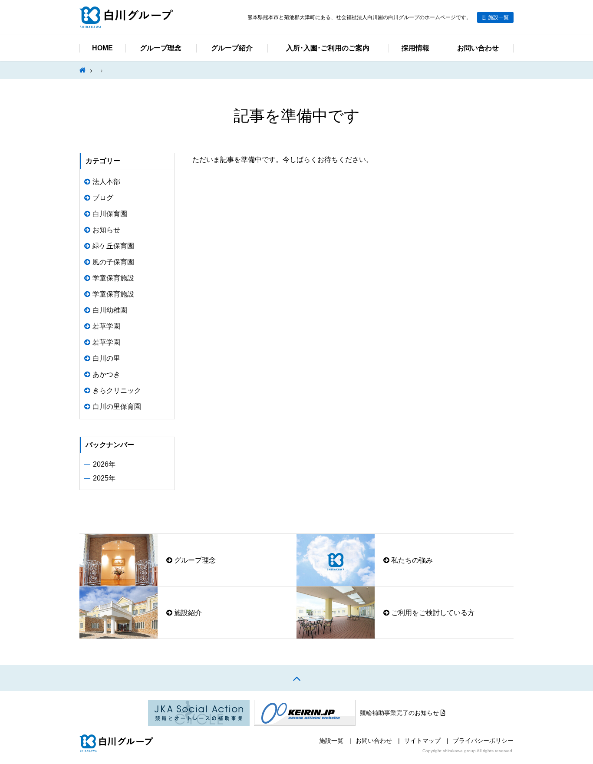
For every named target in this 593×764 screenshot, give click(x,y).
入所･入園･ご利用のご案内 (327, 48)
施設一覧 (498, 17)
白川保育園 (109, 213)
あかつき (106, 374)
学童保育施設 (113, 278)
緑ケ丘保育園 (113, 246)
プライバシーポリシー (483, 740)
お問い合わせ (478, 48)
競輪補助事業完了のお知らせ (400, 712)
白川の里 (106, 358)
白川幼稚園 (109, 310)
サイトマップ (422, 740)
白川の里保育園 (116, 406)
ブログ (102, 197)
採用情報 (415, 48)
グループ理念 (160, 48)
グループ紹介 (232, 48)
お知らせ (106, 230)
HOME (102, 48)
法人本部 (106, 181)
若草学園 (106, 326)
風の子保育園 (113, 262)
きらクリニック (116, 390)
